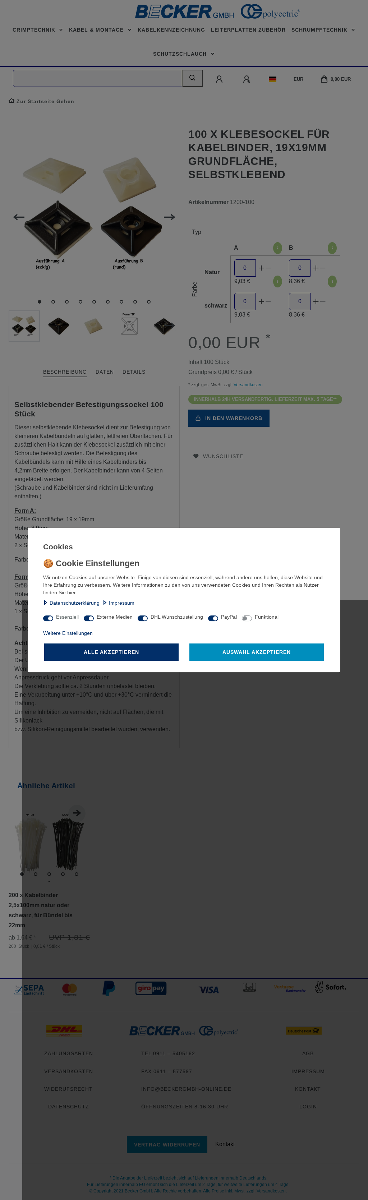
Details (134, 372)
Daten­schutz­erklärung (75, 603)
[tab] (65, 372)
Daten (105, 372)
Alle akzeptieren (111, 652)
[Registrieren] (247, 79)
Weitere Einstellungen (68, 633)
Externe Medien (115, 617)
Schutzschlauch (180, 54)
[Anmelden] (220, 79)
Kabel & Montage (97, 30)
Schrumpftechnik (320, 30)
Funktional (267, 617)
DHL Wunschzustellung (177, 617)
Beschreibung (65, 372)
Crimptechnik (35, 30)
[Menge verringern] (268, 268)
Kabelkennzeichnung (171, 30)
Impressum (121, 603)
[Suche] (192, 78)
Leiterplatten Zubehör (248, 30)
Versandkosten (248, 384)
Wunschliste (223, 456)
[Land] (272, 79)
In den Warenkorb (233, 418)
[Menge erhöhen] (261, 268)
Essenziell (67, 617)
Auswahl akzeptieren (256, 652)
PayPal (229, 617)
